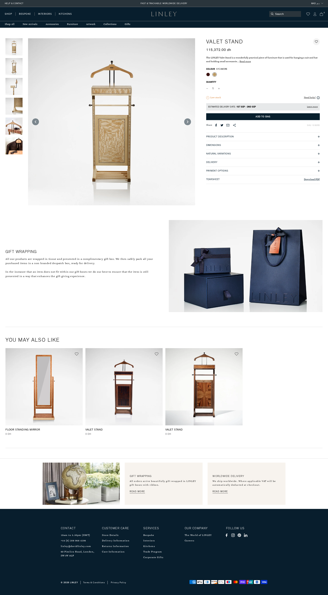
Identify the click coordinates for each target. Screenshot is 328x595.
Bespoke (148, 535)
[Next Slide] (187, 121)
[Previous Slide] (35, 121)
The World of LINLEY (198, 535)
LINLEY (74, 583)
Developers (26, 17)
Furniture (72, 24)
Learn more (312, 107)
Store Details (110, 535)
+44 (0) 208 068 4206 (73, 540)
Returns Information (115, 546)
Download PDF (312, 179)
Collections (110, 24)
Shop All (10, 24)
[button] (316, 41)
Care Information (113, 552)
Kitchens (149, 546)
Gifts (127, 24)
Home (8, 17)
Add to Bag (263, 116)
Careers (189, 540)
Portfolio (63, 17)
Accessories (52, 24)
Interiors (149, 540)
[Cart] (321, 14)
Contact (80, 17)
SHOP (8, 14)
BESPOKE (25, 14)
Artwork (90, 24)
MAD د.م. (315, 3)
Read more (245, 61)
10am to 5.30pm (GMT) (75, 535)
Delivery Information (115, 540)
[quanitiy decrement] (208, 88)
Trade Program (152, 552)
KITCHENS (65, 14)
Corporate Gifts (153, 557)
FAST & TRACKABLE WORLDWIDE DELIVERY (164, 3)
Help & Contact (14, 3)
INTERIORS (45, 14)
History (45, 17)
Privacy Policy (118, 583)
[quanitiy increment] (219, 88)
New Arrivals (30, 24)
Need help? (310, 97)
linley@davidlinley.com (76, 546)
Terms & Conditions (94, 583)
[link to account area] (315, 14)
